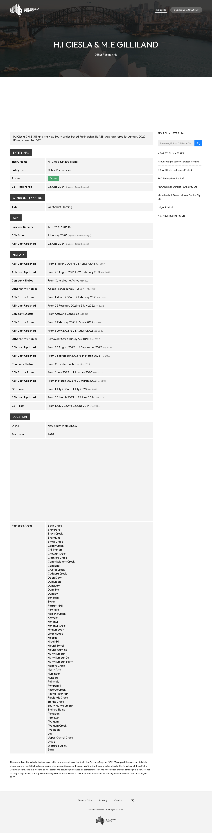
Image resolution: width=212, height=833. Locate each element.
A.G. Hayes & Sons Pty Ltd (171, 215)
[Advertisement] (106, 100)
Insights (161, 9)
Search (198, 143)
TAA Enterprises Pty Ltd (171, 178)
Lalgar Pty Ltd (165, 207)
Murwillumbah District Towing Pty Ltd (177, 186)
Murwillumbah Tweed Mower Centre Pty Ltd (179, 197)
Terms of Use (85, 800)
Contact (118, 800)
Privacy (103, 800)
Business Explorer (186, 9)
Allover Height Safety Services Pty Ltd (178, 161)
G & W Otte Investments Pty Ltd (175, 169)
